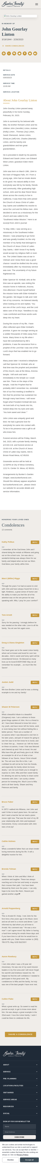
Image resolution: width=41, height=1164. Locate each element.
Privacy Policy (22, 1155)
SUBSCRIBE (19, 1137)
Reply (35, 542)
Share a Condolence (20, 1034)
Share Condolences (13, 46)
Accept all (29, 1160)
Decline (10, 1160)
